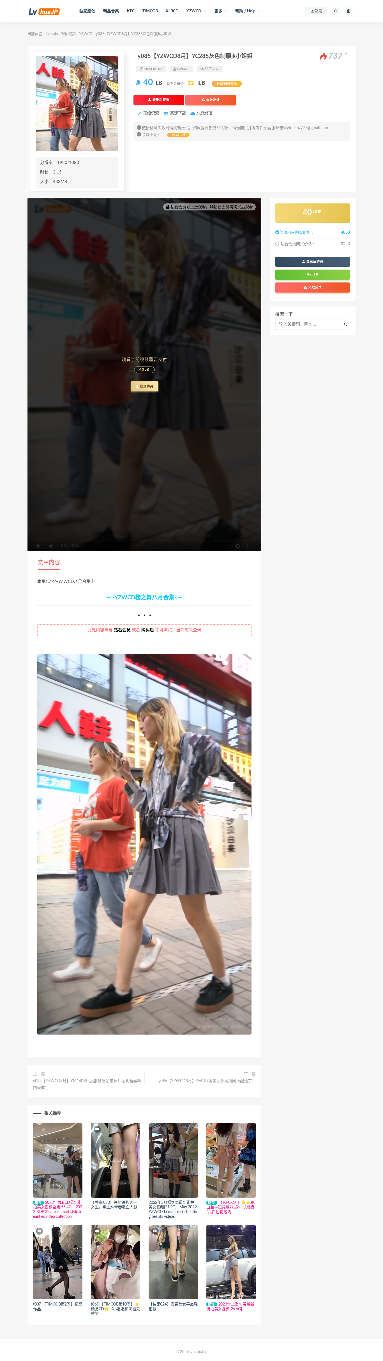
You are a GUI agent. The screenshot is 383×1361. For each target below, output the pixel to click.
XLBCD (172, 11)
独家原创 (87, 11)
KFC (131, 11)
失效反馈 (212, 99)
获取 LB (178, 135)
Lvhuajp (52, 34)
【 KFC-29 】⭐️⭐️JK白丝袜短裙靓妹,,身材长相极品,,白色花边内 (230, 1207)
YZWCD (86, 34)
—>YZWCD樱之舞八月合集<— (144, 597)
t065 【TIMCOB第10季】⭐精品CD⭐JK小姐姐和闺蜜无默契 (115, 1309)
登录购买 (146, 386)
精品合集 (111, 11)
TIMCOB (150, 11)
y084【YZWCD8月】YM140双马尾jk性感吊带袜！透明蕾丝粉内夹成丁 (87, 1084)
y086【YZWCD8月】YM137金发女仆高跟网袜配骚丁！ (207, 1081)
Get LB (312, 274)
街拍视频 (68, 34)
